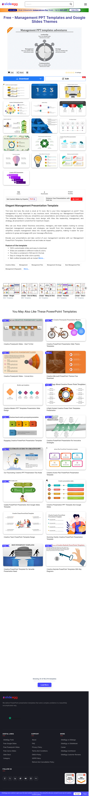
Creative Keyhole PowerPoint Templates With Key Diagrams (64, 570)
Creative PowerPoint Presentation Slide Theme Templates (63, 345)
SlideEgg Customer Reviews (71, 754)
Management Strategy (54, 265)
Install (77, 199)
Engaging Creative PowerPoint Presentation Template (23, 440)
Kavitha (70, 193)
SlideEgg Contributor (68, 751)
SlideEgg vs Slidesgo (68, 740)
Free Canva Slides (9, 751)
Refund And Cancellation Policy (43, 762)
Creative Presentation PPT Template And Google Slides (64, 506)
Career (63, 747)
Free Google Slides (9, 743)
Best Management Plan (72, 265)
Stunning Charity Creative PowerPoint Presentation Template (65, 538)
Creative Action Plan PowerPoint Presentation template (63, 474)
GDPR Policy (36, 758)
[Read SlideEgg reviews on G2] (70, 778)
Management (23, 265)
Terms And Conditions (40, 751)
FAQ (33, 743)
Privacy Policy (37, 747)
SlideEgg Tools (8, 740)
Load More (45, 685)
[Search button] (70, 4)
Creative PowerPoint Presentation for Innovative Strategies (64, 441)
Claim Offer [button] (75, 10)
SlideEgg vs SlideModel (69, 743)
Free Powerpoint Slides (11, 747)
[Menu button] (85, 4)
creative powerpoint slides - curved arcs (18, 376)
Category (6, 758)
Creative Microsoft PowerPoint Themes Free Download (62, 377)
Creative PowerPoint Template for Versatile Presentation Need (19, 570)
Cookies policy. (36, 794)
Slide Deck (7, 754)
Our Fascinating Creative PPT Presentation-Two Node (23, 473)
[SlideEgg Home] (44, 697)
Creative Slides (10, 265)
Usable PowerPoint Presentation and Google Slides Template (22, 506)
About (34, 740)
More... (26, 269)
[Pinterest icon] (27, 72)
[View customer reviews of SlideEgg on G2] (81, 778)
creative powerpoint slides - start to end (18, 344)
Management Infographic (13, 269)
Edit (75, 78)
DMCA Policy (36, 754)
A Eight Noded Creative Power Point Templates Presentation (63, 409)
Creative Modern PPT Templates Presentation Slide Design (22, 409)
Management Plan (37, 265)
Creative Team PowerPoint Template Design (19, 537)
